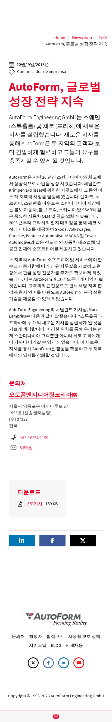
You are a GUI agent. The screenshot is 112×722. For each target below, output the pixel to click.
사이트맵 (37, 645)
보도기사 (33, 503)
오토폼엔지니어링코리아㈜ (43, 394)
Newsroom (82, 37)
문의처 (18, 636)
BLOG (56, 645)
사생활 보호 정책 (84, 636)
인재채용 (74, 645)
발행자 (35, 636)
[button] (22, 541)
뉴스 (103, 37)
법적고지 (55, 636)
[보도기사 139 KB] (21, 503)
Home (59, 37)
